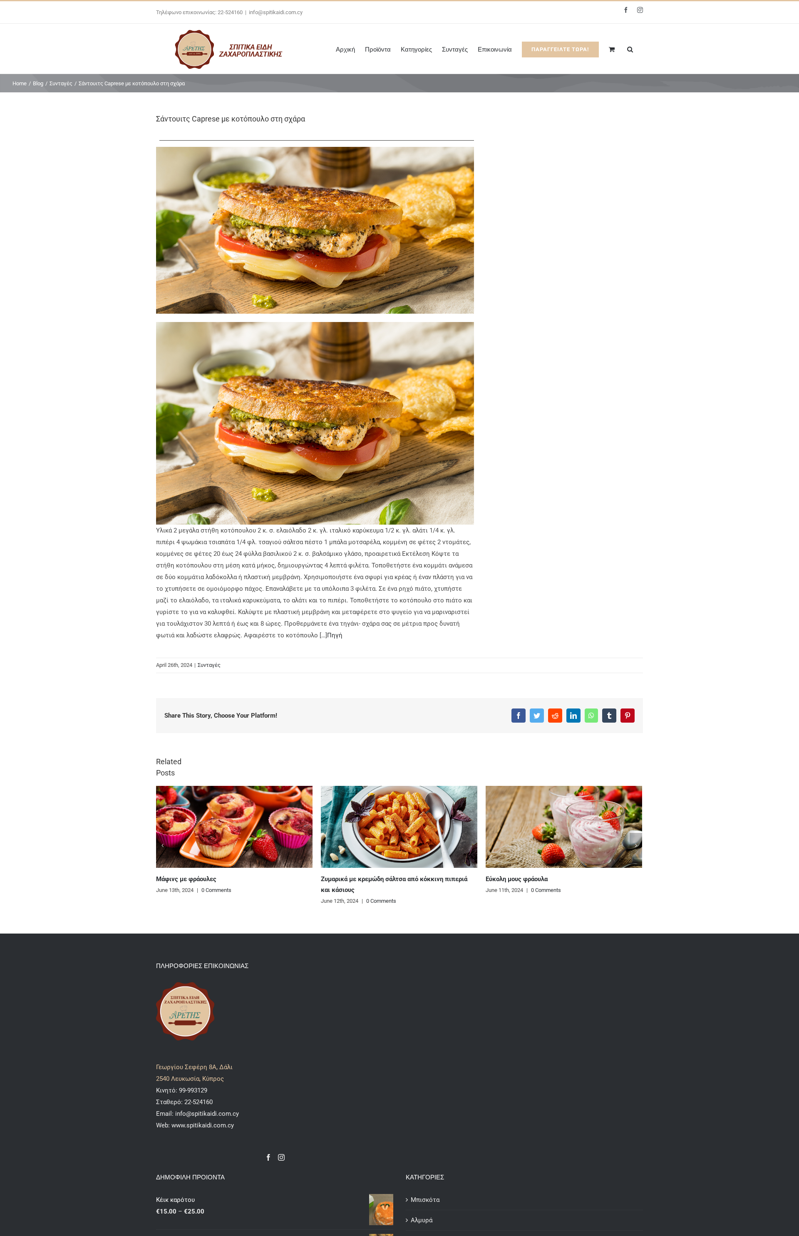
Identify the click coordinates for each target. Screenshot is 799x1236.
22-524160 (198, 1102)
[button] (630, 49)
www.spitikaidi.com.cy (202, 1125)
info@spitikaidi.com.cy (276, 12)
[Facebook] (268, 1157)
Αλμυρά (421, 1220)
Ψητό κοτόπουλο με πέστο (523, 879)
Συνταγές (209, 665)
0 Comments (216, 901)
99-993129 (193, 1090)
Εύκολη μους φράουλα (352, 879)
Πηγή (334, 635)
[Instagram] (281, 1157)
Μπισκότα (425, 1200)
